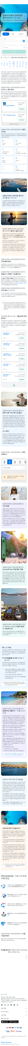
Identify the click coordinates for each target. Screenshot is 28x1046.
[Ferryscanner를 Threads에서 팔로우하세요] (17, 1005)
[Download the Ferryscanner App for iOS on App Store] (5, 1021)
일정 (7, 64)
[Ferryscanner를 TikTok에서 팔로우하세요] (8, 1005)
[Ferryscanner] (14, 1042)
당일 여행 (17, 64)
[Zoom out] (26, 958)
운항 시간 (9, 64)
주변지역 (23, 64)
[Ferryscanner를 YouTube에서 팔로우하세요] (14, 1005)
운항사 (4, 64)
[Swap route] (24, 41)
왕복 (13, 34)
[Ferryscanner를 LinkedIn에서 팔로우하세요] (11, 1005)
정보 (1, 64)
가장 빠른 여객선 (14, 64)
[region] (14, 973)
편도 (6, 34)
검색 (14, 51)
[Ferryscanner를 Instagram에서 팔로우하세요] (5, 1005)
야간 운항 (20, 64)
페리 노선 (6, 57)
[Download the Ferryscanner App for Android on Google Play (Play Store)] (14, 1021)
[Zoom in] (26, 956)
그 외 (26, 63)
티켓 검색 (21, 109)
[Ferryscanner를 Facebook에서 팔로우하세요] (2, 1005)
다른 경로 (21, 34)
